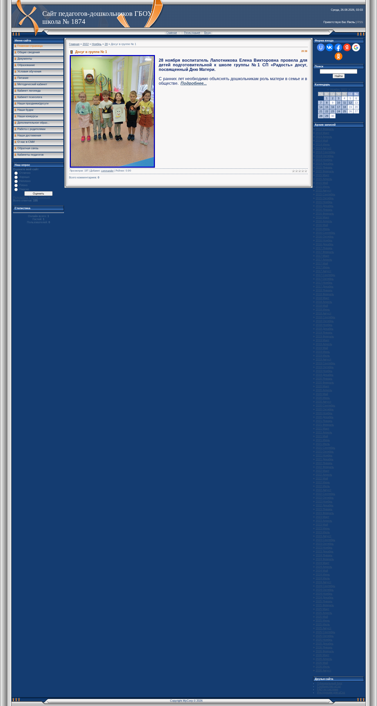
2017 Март (322, 255)
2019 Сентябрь (325, 363)
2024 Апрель (324, 566)
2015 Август (323, 190)
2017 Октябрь (325, 278)
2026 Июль (323, 666)
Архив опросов (40, 197)
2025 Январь (324, 601)
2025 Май (322, 616)
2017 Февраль (325, 251)
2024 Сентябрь (325, 585)
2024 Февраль (325, 559)
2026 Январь (324, 647)
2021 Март (322, 428)
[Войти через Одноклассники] (338, 56)
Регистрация (192, 32)
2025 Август (323, 628)
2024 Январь (324, 555)
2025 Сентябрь (325, 632)
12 (350, 102)
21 (320, 111)
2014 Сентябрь (325, 152)
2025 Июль (323, 624)
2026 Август (323, 670)
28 (106, 44)
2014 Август (323, 148)
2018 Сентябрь (325, 317)
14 (320, 107)
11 (344, 102)
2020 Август (323, 401)
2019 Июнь (323, 351)
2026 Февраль (325, 651)
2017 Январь (324, 248)
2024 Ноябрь (324, 593)
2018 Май (322, 305)
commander (107, 170)
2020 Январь (324, 378)
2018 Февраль (325, 294)
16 (332, 107)
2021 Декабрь (324, 459)
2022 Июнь (323, 482)
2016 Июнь (323, 228)
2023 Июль (323, 532)
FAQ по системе (327, 689)
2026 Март (322, 655)
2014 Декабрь (324, 163)
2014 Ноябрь (324, 159)
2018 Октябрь (325, 321)
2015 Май (322, 182)
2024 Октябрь (325, 589)
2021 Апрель (324, 432)
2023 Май (322, 524)
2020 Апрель (324, 390)
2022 (86, 44)
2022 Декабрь (324, 505)
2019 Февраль (325, 336)
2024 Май (322, 570)
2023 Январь (324, 509)
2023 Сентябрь (325, 539)
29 (326, 115)
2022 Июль (323, 486)
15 (326, 107)
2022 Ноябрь (324, 501)
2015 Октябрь (325, 198)
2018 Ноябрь (324, 324)
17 (338, 107)
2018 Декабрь (324, 328)
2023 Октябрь (325, 543)
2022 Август (323, 489)
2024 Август (323, 582)
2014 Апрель (324, 136)
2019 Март (322, 340)
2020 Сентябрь (325, 405)
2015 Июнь (323, 186)
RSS (360, 22)
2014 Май (322, 140)
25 (344, 111)
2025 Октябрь (325, 635)
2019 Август (323, 359)
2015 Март (322, 175)
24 (338, 111)
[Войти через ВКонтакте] (329, 47)
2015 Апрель (324, 178)
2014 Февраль (325, 129)
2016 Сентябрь (325, 232)
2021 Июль (323, 443)
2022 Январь (324, 463)
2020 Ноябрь (324, 413)
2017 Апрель (324, 259)
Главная (171, 32)
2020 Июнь (323, 397)
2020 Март (322, 386)
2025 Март (322, 609)
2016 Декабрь (324, 244)
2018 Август (323, 313)
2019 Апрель (324, 344)
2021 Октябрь (325, 451)
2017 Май (322, 263)
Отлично (25, 172)
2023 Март (322, 516)
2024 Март (322, 562)
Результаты (20, 197)
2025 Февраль (325, 605)
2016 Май (322, 225)
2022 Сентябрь (325, 493)
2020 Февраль (325, 382)
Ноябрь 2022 (338, 89)
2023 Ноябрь (324, 547)
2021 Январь (324, 420)
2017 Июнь (323, 267)
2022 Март (322, 470)
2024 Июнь (323, 574)
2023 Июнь (323, 528)
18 (344, 107)
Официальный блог (329, 683)
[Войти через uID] (321, 47)
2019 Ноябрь (324, 370)
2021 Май (322, 436)
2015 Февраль (325, 171)
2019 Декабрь (324, 374)
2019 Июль (323, 355)
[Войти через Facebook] (338, 47)
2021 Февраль (325, 424)
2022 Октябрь (325, 497)
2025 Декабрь (324, 643)
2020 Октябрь (325, 409)
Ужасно (24, 189)
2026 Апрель (324, 658)
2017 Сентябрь (325, 274)
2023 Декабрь (324, 551)
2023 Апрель (324, 520)
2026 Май (322, 662)
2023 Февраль (325, 513)
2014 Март (322, 132)
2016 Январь (324, 209)
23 (332, 111)
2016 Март (322, 217)
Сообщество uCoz (329, 686)
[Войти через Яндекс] (347, 47)
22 (326, 111)
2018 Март (322, 297)
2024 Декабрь (324, 597)
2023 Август (323, 536)
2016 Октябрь (325, 236)
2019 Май (322, 347)
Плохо (23, 185)
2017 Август (323, 271)
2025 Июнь (323, 620)
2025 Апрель (324, 612)
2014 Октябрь (325, 155)
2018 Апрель (324, 301)
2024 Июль (323, 578)
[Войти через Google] (356, 47)
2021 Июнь (323, 440)
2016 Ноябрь (324, 240)
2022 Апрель (324, 474)
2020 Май (322, 393)
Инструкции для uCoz (331, 692)
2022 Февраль (325, 466)
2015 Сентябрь (325, 194)
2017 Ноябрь (324, 282)
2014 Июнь (323, 144)
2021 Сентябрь (325, 447)
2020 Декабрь (324, 417)
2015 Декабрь (324, 205)
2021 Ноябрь (324, 455)
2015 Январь (324, 167)
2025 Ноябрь (324, 639)
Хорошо (24, 176)
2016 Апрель (324, 221)
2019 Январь (324, 332)
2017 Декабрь (324, 286)
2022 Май (322, 478)
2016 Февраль (325, 213)
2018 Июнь (323, 309)
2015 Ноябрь (324, 202)
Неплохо (25, 181)
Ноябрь (97, 44)
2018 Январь (324, 290)
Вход (207, 32)
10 (338, 102)
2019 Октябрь (325, 367)
